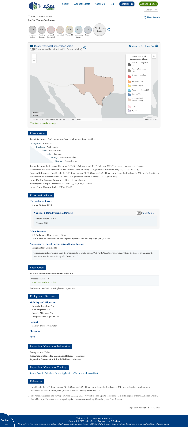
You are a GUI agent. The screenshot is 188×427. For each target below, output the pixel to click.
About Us (100, 3)
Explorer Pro (126, 3)
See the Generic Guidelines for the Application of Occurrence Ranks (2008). (64, 373)
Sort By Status (149, 213)
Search (65, 3)
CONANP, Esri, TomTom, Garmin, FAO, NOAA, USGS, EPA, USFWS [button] (56, 119)
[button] (34, 56)
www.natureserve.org (102, 418)
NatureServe (90, 421)
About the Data (82, 3)
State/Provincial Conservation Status (54, 45)
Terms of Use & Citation (109, 421)
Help (112, 3)
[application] (94, 86)
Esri (156, 119)
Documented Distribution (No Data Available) (58, 49)
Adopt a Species (148, 3)
